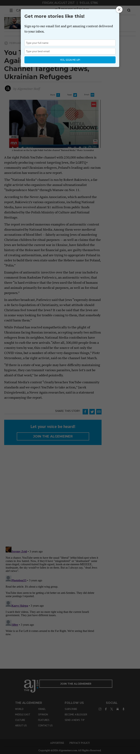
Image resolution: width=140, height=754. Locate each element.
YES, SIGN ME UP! (70, 60)
